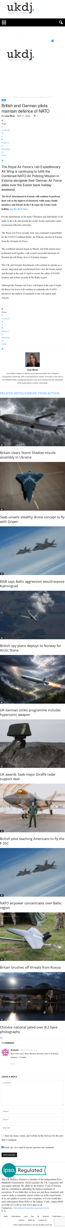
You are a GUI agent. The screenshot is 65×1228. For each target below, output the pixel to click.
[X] (4, 1211)
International (15, 1216)
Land (26, 1216)
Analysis (46, 1216)
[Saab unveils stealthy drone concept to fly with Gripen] (32, 486)
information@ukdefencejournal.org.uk (31, 1207)
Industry (21, 1220)
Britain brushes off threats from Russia (30, 967)
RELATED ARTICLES (14, 393)
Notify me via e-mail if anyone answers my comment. (28, 1147)
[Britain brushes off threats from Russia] (32, 936)
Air (10, 97)
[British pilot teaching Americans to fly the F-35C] (32, 808)
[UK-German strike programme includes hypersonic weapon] (32, 679)
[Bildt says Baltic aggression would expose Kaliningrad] (32, 550)
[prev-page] (0, 1038)
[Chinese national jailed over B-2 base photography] (32, 996)
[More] (32, 160)
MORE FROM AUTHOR (44, 393)
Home (4, 97)
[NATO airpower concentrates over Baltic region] (32, 872)
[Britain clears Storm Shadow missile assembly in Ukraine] (32, 422)
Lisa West (10, 115)
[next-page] (2, 1038)
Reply (13, 1064)
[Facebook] (2, 1211)
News (6, 1216)
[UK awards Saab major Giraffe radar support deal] (32, 743)
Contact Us (42, 1220)
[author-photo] (32, 359)
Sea (32, 1216)
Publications (56, 1216)
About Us (31, 1220)
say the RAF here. (19, 209)
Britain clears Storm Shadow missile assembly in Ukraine (28, 454)
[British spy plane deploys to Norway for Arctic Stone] (32, 615)
